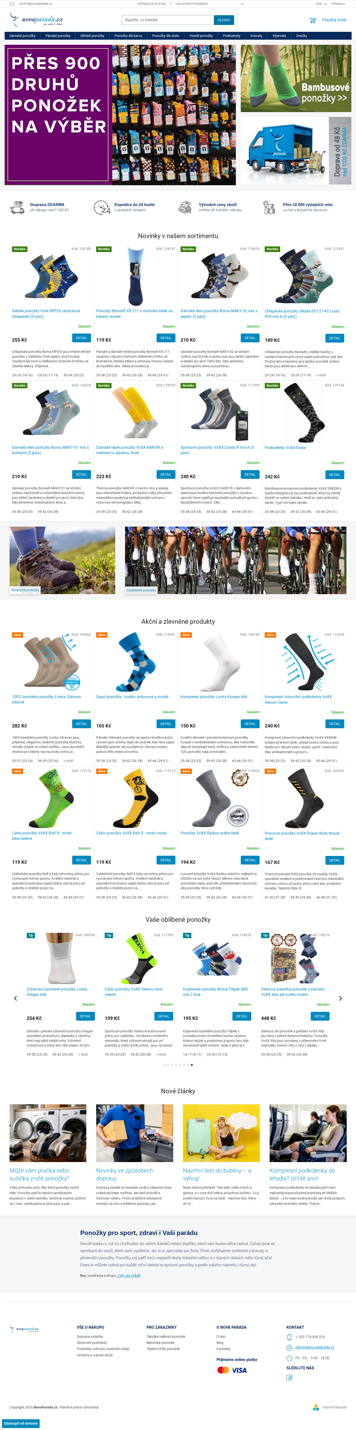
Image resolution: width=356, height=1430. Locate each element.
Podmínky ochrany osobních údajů (103, 1349)
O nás (221, 1336)
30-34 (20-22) (73, 375)
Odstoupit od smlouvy (21, 1423)
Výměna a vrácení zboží (95, 1355)
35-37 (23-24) (22, 761)
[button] (164, 1065)
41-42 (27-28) (275, 897)
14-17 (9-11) (192, 1054)
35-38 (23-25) (106, 375)
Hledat (224, 20)
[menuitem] (22, 36)
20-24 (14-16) (22, 375)
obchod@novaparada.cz (314, 1347)
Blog (220, 1343)
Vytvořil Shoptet (334, 1407)
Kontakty (223, 1349)
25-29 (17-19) (48, 375)
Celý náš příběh (129, 1276)
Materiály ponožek (160, 1343)
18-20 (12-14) (217, 1054)
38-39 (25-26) (48, 761)
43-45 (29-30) (300, 897)
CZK (319, 4)
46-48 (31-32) (326, 897)
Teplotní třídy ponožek (163, 1349)
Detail (81, 338)
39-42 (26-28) (132, 375)
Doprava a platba (151, 4)
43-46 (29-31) (158, 375)
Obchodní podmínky (192, 4)
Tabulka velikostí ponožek (166, 1336)
